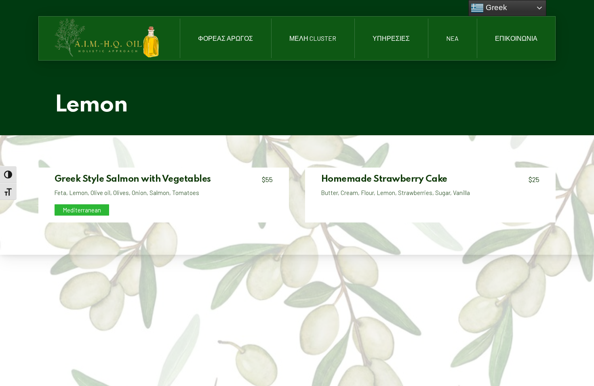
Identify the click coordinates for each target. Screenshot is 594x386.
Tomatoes (185, 192)
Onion (139, 192)
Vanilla (461, 192)
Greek (495, 7)
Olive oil (100, 192)
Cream (349, 192)
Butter (329, 192)
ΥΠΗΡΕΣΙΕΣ (391, 38)
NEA (452, 38)
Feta (60, 192)
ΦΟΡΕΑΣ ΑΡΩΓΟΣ (225, 38)
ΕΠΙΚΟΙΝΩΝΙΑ (516, 38)
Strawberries (415, 192)
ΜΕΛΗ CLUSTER (312, 38)
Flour (367, 192)
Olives (121, 192)
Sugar (442, 192)
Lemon (78, 192)
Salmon (159, 192)
